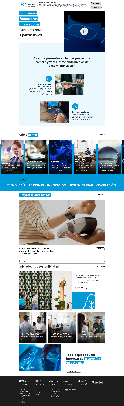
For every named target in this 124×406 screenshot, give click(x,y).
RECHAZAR (96, 3)
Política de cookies (54, 386)
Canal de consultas (40, 384)
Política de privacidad (55, 389)
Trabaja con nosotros (25, 393)
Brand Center (24, 398)
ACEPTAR (96, 7)
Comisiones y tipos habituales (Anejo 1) (40, 390)
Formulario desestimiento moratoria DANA (70, 389)
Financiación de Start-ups (26, 396)
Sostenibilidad (24, 389)
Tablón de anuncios (40, 392)
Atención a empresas (69, 386)
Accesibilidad (53, 393)
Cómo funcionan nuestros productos (55, 396)
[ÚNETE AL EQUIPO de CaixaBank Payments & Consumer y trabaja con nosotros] (33, 327)
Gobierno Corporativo (26, 386)
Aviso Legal (53, 388)
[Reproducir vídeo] (84, 31)
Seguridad (53, 384)
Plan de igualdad (25, 388)
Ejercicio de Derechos (55, 391)
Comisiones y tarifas (40, 388)
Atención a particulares (70, 384)
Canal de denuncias (40, 386)
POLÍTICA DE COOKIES (64, 8)
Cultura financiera (25, 391)
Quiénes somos (24, 384)
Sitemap (37, 394)
